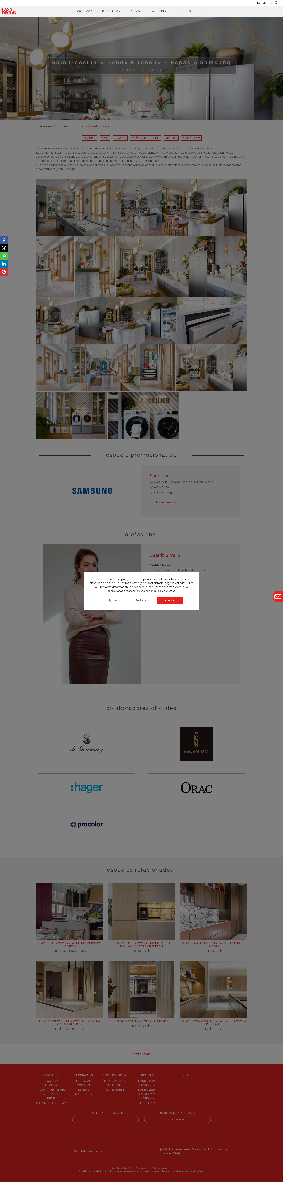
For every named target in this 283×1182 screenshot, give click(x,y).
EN (264, 3)
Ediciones (183, 11)
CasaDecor (8, 11)
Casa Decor (83, 11)
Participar (158, 11)
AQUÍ (98, 587)
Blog (205, 11)
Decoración (111, 11)
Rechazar (141, 600)
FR (270, 3)
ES (258, 3)
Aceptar (170, 600)
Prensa (135, 11)
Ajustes (113, 600)
